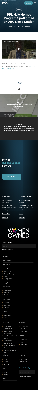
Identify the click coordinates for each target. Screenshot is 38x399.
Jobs (21, 342)
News (19, 9)
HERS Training (8, 318)
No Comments (26, 26)
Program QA (6, 264)
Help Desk (23, 331)
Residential (6, 286)
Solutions (6, 322)
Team (6, 374)
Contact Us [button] (6, 214)
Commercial (6, 299)
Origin (6, 372)
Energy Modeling (9, 274)
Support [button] (22, 218)
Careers (21, 335)
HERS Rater (7, 271)
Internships (23, 344)
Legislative (7, 364)
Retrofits (6, 295)
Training (5, 268)
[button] (35, 3)
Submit (23, 382)
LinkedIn (24, 359)
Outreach (7, 305)
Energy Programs (8, 283)
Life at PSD (23, 339)
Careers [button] (5, 218)
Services (5, 256)
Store (4, 379)
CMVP (6, 276)
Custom (6, 307)
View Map (5, 210)
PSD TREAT (23, 329)
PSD (11, 26)
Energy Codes (7, 261)
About (5, 368)
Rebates (6, 292)
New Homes (8, 290)
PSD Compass (24, 326)
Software (22, 322)
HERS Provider (7, 312)
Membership (8, 315)
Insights (5, 355)
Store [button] (21, 214)
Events (6, 362)
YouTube (24, 362)
